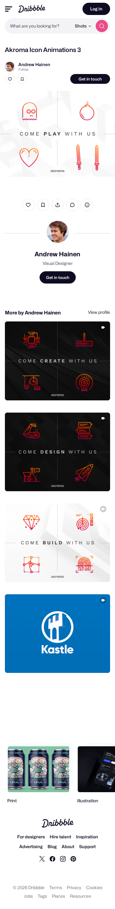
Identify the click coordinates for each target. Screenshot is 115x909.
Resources (80, 896)
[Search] (102, 26)
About (68, 846)
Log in (96, 8)
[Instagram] (63, 858)
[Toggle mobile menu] (8, 9)
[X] (42, 858)
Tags (42, 896)
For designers (31, 836)
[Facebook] (52, 858)
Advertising (31, 846)
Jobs (28, 896)
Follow (23, 69)
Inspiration (87, 836)
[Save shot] (22, 79)
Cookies (94, 887)
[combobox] (38, 26)
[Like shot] (10, 79)
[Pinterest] (73, 858)
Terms (55, 887)
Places (58, 896)
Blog (52, 846)
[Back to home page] (31, 9)
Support (87, 846)
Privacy (74, 887)
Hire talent (60, 836)
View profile (99, 312)
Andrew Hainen (34, 64)
